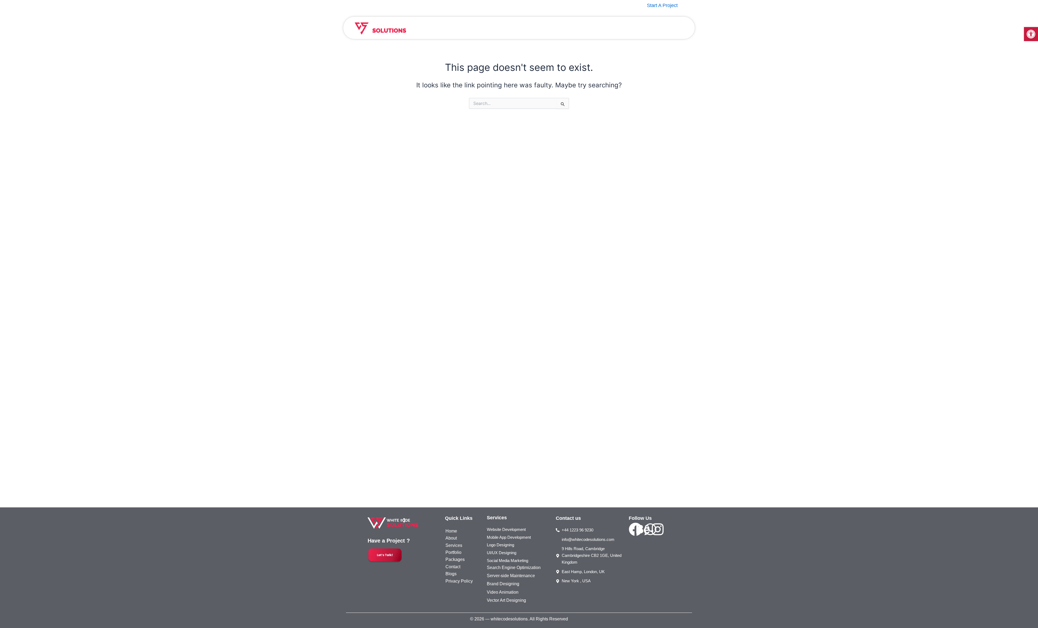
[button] (1031, 34)
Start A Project (662, 5)
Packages (595, 28)
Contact (674, 28)
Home (495, 28)
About (514, 28)
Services (537, 28)
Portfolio (568, 28)
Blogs (652, 28)
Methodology (626, 28)
